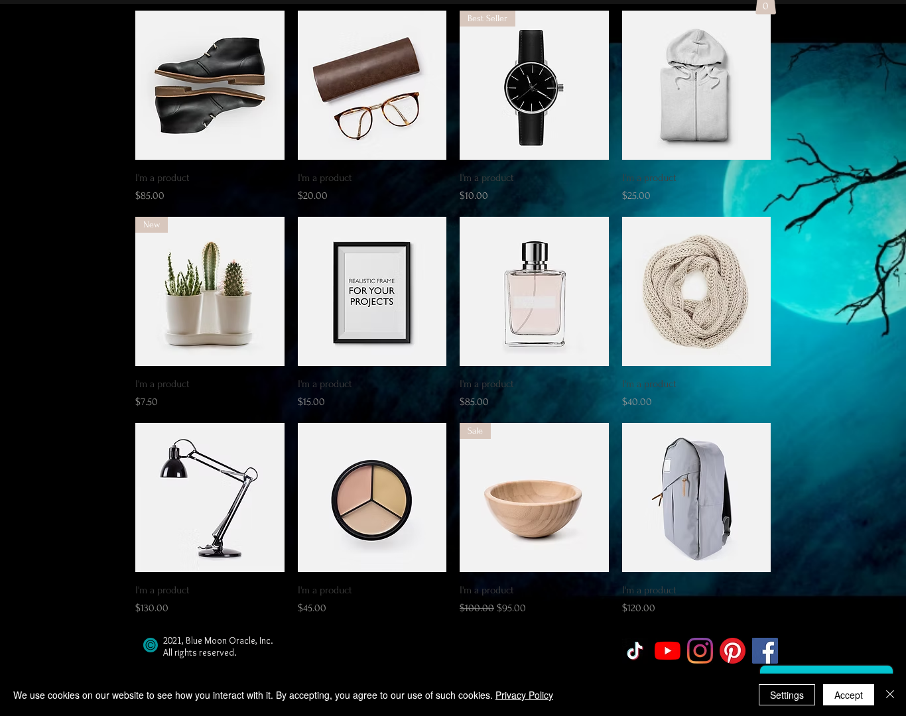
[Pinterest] (732, 651)
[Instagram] (700, 651)
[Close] (890, 694)
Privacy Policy (524, 694)
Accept (848, 694)
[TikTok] (635, 651)
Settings (787, 694)
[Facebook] (765, 651)
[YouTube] (667, 651)
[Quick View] (210, 85)
